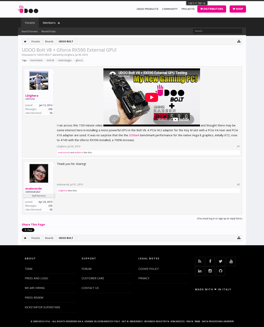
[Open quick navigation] (239, 41)
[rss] (199, 261)
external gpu (65, 60)
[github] (220, 271)
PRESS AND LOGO (36, 278)
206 (50, 109)
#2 (238, 184)
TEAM (28, 269)
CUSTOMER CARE (93, 278)
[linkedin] (199, 271)
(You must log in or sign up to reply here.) (219, 218)
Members (49, 23)
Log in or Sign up (196, 2)
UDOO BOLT (44, 54)
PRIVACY (143, 278)
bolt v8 (50, 60)
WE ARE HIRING (35, 288)
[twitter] (220, 261)
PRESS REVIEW (34, 297)
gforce (79, 60)
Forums (30, 23)
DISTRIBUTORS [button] (213, 9)
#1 (238, 146)
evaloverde (64, 152)
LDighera (69, 54)
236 (50, 205)
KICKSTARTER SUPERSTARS (42, 307)
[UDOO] (28, 8)
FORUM (86, 269)
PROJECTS (187, 8)
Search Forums (29, 31)
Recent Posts (48, 31)
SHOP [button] (239, 9)
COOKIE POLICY (148, 269)
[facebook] (210, 261)
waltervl (79, 152)
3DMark (134, 135)
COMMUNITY (170, 8)
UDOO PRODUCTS (147, 8)
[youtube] (231, 261)
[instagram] (210, 271)
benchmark (37, 60)
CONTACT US (90, 288)
